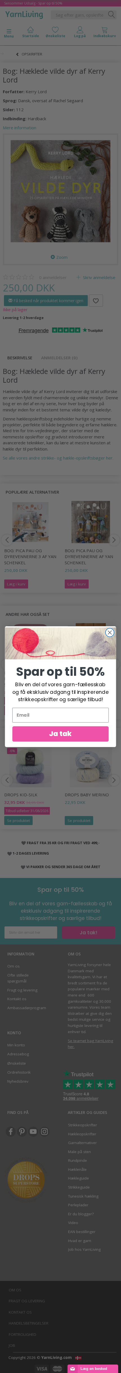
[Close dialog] (110, 632)
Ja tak (60, 733)
